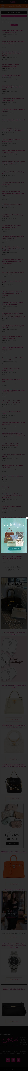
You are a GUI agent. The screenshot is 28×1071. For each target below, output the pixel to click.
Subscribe (22, 1069)
